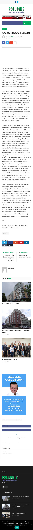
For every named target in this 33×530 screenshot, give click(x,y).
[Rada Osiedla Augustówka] (16, 347)
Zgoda (17, 527)
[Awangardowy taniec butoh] (16, 55)
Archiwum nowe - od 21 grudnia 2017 (16, 437)
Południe (11, 36)
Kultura (4, 29)
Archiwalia (4, 451)
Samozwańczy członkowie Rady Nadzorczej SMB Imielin (20, 505)
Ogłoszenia (6, 426)
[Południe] (16, 9)
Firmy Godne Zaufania (7, 453)
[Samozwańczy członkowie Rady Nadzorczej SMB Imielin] (16, 319)
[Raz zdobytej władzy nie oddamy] (16, 292)
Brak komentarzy (11, 38)
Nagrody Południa (6, 448)
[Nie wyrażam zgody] (31, 525)
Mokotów (5, 233)
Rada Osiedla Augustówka (9, 359)
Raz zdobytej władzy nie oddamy (11, 303)
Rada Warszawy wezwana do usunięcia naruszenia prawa (15, 443)
